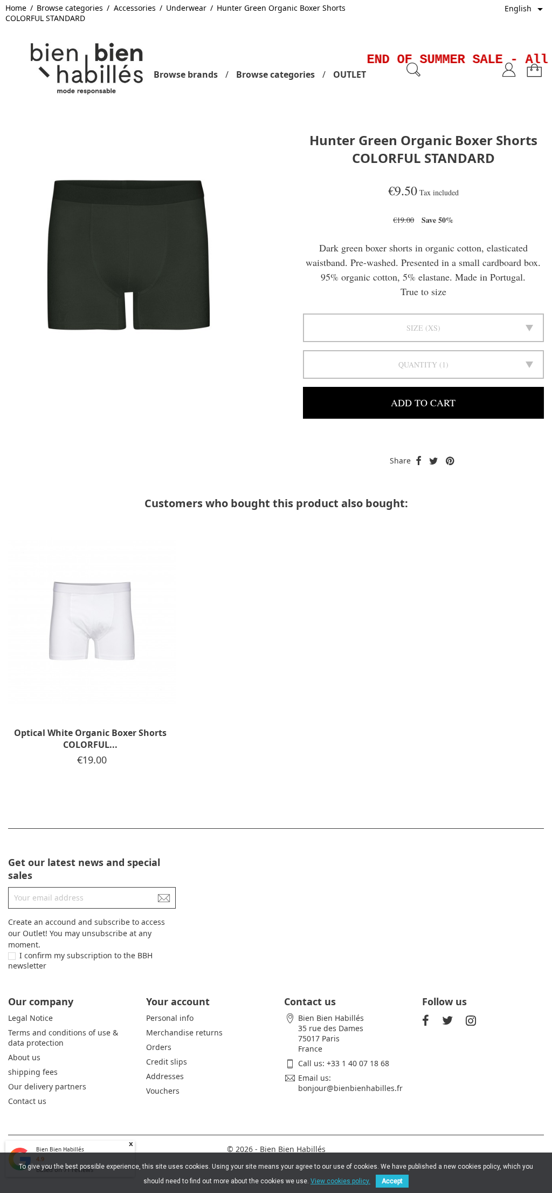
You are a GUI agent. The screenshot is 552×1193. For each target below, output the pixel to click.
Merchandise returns (184, 1032)
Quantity (417, 364)
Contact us (27, 1101)
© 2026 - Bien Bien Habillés (276, 1149)
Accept (392, 1181)
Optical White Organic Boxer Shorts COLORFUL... (90, 739)
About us (24, 1057)
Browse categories (275, 74)
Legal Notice (30, 1018)
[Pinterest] (450, 461)
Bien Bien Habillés (60, 1149)
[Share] (418, 461)
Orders (158, 1047)
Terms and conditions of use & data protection (63, 1037)
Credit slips (166, 1061)
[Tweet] (433, 461)
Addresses (165, 1076)
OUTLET (349, 74)
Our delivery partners (47, 1086)
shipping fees (33, 1072)
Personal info (170, 1018)
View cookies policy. (340, 1181)
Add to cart (423, 402)
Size (414, 328)
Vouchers (163, 1091)
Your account (178, 1001)
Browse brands (186, 74)
